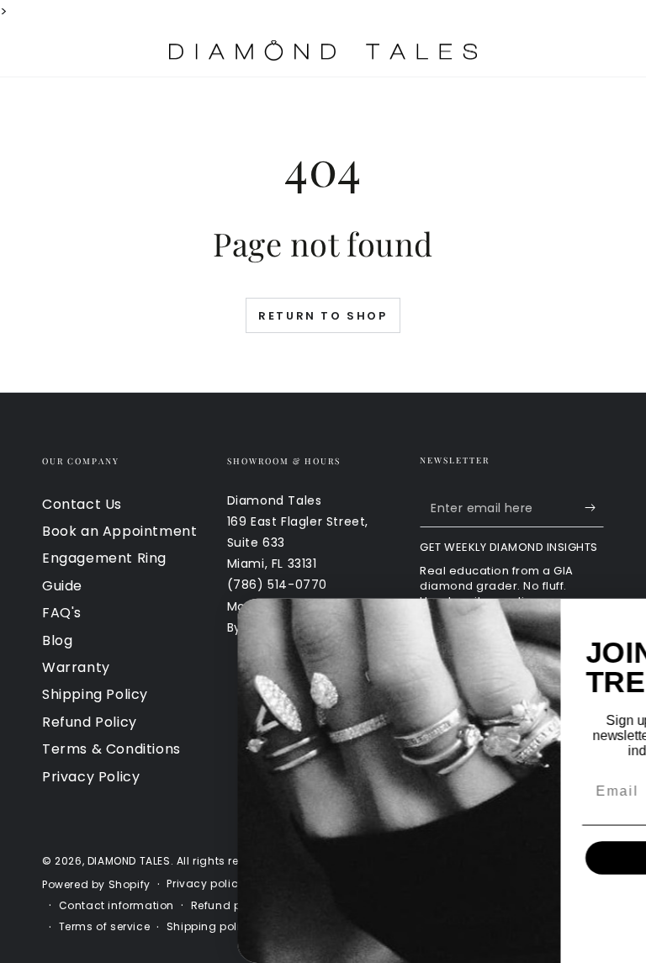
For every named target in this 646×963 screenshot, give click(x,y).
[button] (507, 50)
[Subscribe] (594, 507)
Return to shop (322, 316)
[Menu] (51, 50)
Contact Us (82, 504)
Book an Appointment (119, 531)
